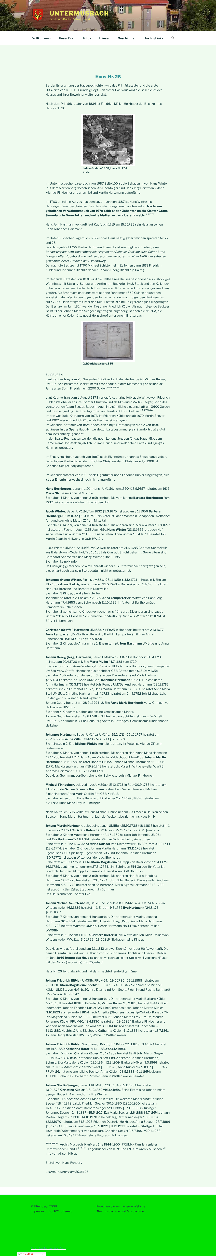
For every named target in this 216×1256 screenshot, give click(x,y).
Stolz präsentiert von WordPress (48, 1248)
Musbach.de (136, 1211)
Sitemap (66, 1211)
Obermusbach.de (108, 1211)
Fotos (87, 38)
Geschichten (127, 38)
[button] (172, 38)
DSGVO (53, 1211)
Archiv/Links (154, 38)
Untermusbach (79, 13)
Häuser (104, 38)
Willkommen (41, 38)
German (29, 1253)
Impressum (39, 1211)
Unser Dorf (67, 38)
